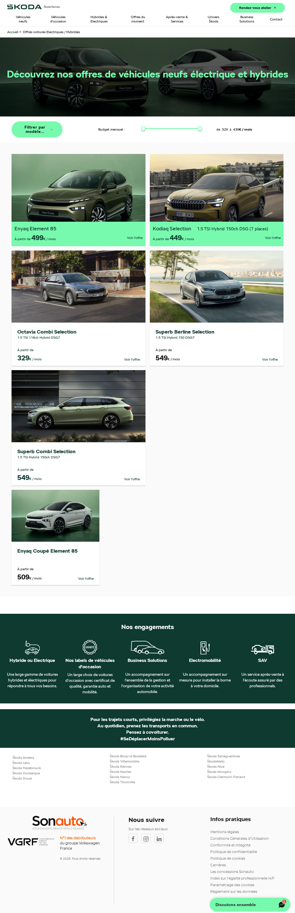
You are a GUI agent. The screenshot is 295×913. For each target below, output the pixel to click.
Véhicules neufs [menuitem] (23, 19)
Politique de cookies (227, 858)
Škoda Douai (22, 778)
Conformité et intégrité (230, 845)
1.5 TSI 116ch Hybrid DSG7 (38, 337)
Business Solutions (147, 660)
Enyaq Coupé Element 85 (47, 550)
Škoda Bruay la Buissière (128, 756)
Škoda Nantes (120, 771)
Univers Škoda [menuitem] (213, 19)
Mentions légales (224, 832)
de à (234, 129)
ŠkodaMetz (215, 761)
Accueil (13, 32)
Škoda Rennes (120, 766)
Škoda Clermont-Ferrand (226, 777)
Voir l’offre (135, 238)
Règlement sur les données (233, 891)
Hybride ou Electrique (32, 660)
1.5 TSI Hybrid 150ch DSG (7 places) (232, 228)
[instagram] (147, 838)
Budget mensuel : (111, 129)
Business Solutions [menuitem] (246, 19)
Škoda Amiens (23, 757)
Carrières (218, 865)
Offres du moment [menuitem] (138, 19)
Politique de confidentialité (233, 852)
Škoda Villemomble (124, 761)
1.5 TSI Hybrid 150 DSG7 (175, 337)
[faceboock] (134, 838)
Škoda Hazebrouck (26, 768)
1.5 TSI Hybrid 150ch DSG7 (38, 457)
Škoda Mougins (219, 771)
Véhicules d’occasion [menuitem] (58, 19)
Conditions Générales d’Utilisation (239, 838)
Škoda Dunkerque (26, 773)
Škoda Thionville (122, 782)
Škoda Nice (215, 766)
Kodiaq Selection (172, 228)
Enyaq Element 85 (35, 228)
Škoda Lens (21, 762)
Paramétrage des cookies (232, 885)
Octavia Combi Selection (46, 331)
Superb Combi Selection (46, 451)
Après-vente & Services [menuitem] (177, 19)
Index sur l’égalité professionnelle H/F (242, 878)
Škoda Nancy (120, 777)
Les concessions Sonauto (232, 872)
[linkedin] (160, 838)
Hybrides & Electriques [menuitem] (98, 19)
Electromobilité (205, 660)
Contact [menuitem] (276, 19)
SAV (262, 660)
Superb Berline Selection (185, 331)
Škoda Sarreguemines (223, 756)
